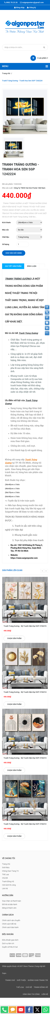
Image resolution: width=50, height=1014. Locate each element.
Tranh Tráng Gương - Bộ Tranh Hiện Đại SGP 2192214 (25, 692)
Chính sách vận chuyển (11, 920)
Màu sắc (5, 230)
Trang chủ (6, 73)
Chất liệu (5, 237)
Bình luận (31, 266)
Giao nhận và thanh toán (11, 901)
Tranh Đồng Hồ (8, 881)
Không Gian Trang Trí (10, 871)
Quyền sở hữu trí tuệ (10, 947)
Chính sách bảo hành (10, 927)
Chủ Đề (5, 878)
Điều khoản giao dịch (10, 940)
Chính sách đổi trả (9, 924)
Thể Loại (5, 874)
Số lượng (5, 244)
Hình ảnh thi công (9, 885)
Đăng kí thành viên (9, 908)
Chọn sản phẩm (14, 638)
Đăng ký (32, 7)
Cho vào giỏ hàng (14, 253)
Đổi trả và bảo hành (9, 904)
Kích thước (6, 222)
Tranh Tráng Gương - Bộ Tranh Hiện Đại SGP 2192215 (25, 626)
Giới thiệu (5, 867)
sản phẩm (42, 58)
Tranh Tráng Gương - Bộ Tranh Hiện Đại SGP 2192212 (25, 824)
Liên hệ (5, 888)
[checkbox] (28, 548)
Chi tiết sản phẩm (13, 266)
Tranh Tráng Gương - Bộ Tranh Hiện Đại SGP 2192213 (25, 758)
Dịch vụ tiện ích (8, 943)
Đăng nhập (20, 7)
